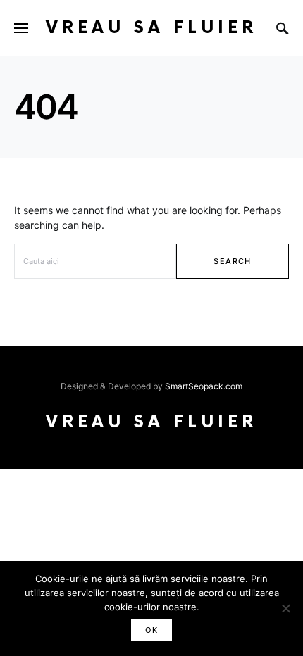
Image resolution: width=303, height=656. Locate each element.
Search (232, 261)
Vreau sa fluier (151, 28)
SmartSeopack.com (203, 386)
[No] (285, 608)
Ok (151, 630)
